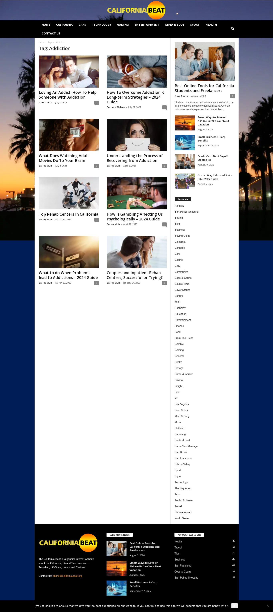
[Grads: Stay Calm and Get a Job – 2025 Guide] (185, 181)
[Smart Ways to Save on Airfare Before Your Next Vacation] (185, 122)
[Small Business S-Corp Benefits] (185, 142)
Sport (195, 24)
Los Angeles (182, 404)
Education (180, 313)
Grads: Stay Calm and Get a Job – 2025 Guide (215, 177)
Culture (179, 295)
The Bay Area (182, 488)
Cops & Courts (183, 277)
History (179, 368)
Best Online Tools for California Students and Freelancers (204, 88)
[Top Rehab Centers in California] (69, 193)
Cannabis (180, 247)
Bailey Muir (45, 165)
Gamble (179, 343)
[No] (268, 606)
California (64, 24)
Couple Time (182, 283)
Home (46, 24)
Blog (177, 223)
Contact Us (51, 33)
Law (177, 392)
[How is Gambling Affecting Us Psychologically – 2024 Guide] (137, 193)
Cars (82, 24)
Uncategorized (183, 512)
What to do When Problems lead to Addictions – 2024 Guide (68, 275)
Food (177, 331)
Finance (179, 325)
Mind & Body (174, 24)
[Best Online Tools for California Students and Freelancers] (205, 61)
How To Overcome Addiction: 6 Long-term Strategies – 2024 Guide (135, 97)
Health (211, 24)
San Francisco (183, 458)
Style (178, 476)
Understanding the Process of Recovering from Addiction (135, 158)
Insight (178, 386)
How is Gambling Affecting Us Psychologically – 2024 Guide (135, 217)
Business (180, 229)
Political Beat (182, 440)
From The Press (184, 337)
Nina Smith (45, 102)
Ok (234, 605)
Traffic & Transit (184, 500)
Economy (180, 307)
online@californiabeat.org (67, 575)
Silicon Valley (182, 464)
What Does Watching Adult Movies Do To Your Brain (64, 158)
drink (177, 301)
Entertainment (147, 24)
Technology (101, 24)
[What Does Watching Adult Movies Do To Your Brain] (69, 135)
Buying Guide (182, 235)
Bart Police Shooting (186, 211)
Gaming (123, 24)
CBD (177, 265)
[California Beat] (136, 10)
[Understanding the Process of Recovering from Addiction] (137, 135)
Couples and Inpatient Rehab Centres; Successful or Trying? (135, 275)
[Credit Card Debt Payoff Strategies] (185, 161)
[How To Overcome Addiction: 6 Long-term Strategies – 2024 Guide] (137, 72)
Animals (179, 205)
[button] (232, 29)
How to (179, 380)
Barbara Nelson (116, 107)
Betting (179, 217)
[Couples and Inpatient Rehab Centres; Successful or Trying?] (137, 252)
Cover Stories (182, 289)
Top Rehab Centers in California (68, 214)
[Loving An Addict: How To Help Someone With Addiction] (69, 72)
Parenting (180, 434)
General (179, 356)
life (176, 398)
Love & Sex (181, 410)
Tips (177, 494)
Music (178, 422)
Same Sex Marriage (186, 446)
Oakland (179, 428)
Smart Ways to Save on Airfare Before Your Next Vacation (213, 120)
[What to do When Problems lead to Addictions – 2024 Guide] (69, 252)
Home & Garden (184, 374)
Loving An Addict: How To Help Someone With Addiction (68, 95)
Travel (178, 506)
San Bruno (181, 452)
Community (181, 271)
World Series (182, 518)
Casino (179, 259)
